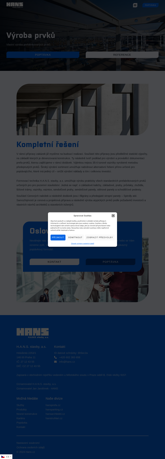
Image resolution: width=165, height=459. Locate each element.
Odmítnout (75, 237)
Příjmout (58, 237)
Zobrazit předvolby (99, 237)
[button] (113, 215)
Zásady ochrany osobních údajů (82, 243)
